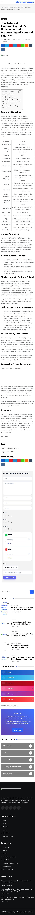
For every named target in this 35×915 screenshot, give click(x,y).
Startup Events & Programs (10, 863)
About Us (5, 827)
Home (4, 820)
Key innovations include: (9, 98)
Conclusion (6, 108)
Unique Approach (8, 96)
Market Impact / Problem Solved (12, 100)
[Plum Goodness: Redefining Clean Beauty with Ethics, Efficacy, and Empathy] (5, 623)
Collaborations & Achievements (11, 102)
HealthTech (14, 605)
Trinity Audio (16, 63)
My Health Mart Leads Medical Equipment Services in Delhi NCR (22, 609)
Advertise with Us (8, 836)
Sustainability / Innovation (10, 104)
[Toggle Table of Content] (19, 91)
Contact (5, 830)
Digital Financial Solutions (8, 452)
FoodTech (5, 854)
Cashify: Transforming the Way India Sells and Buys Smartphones (22, 635)
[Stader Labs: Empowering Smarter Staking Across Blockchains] (5, 646)
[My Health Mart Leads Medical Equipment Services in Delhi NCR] (5, 608)
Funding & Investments (9, 857)
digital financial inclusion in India (10, 448)
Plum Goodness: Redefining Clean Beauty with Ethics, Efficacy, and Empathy (21, 624)
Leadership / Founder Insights (11, 106)
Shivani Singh (6, 39)
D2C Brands (14, 620)
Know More (17, 730)
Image (5, 563)
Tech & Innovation (16, 631)
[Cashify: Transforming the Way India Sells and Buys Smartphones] (5, 635)
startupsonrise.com (25, 2)
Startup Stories (16, 643)
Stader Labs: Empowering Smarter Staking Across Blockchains (20, 647)
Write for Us (6, 833)
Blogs (4, 823)
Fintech (13, 655)
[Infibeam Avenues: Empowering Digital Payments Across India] (5, 658)
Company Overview (8, 94)
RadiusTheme (29, 912)
